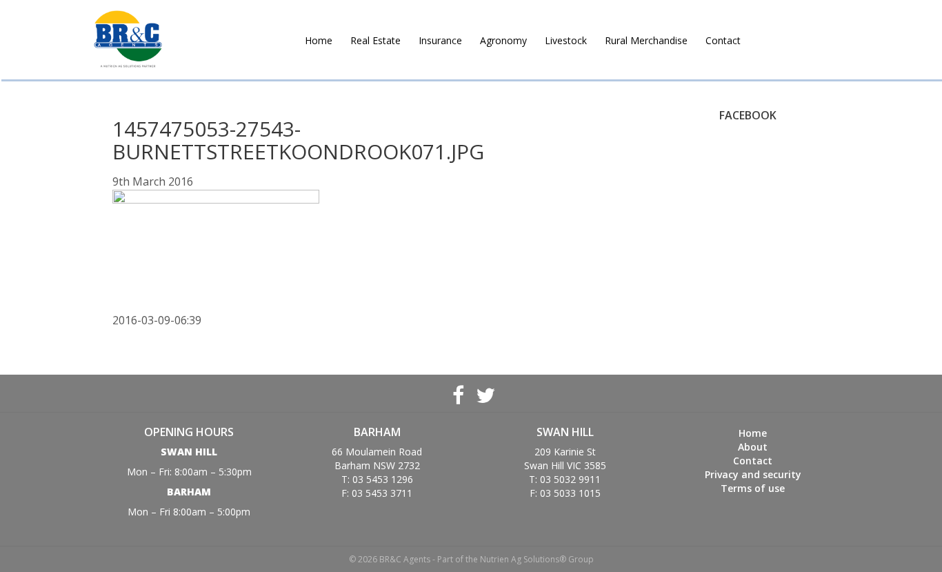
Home (318, 40)
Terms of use (753, 488)
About (753, 446)
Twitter (484, 393)
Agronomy (503, 40)
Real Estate (375, 40)
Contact (723, 40)
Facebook (458, 393)
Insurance (440, 40)
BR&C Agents (128, 39)
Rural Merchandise (646, 40)
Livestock (566, 40)
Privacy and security (753, 474)
